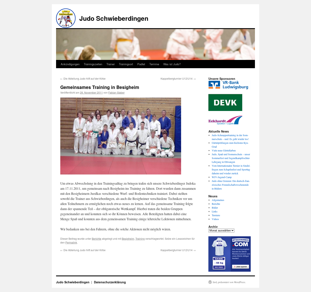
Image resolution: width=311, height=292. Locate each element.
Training (140, 238)
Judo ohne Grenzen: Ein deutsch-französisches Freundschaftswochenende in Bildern (231, 184)
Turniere (216, 215)
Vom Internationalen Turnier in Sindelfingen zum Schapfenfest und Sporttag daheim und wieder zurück (231, 169)
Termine (154, 64)
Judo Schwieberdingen (113, 18)
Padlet (141, 64)
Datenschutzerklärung (110, 282)
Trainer (110, 64)
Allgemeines (218, 200)
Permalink (71, 242)
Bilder (215, 207)
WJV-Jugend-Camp (222, 177)
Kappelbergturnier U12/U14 (178, 78)
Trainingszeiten (93, 64)
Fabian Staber (116, 92)
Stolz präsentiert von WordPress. (229, 282)
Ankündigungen (70, 64)
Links (214, 211)
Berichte (96, 238)
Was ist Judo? (172, 64)
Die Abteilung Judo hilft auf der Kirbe (83, 78)
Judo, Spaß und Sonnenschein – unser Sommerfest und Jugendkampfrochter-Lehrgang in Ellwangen (231, 157)
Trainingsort (126, 64)
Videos (215, 219)
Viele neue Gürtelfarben (224, 150)
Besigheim (128, 238)
